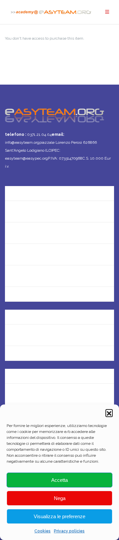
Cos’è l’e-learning (25, 276)
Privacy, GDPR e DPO (29, 335)
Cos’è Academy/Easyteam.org (41, 190)
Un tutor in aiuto (24, 297)
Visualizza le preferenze (59, 516)
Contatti (15, 211)
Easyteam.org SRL (26, 313)
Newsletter (18, 233)
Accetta (59, 480)
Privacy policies (69, 531)
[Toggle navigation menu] (107, 12)
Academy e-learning (29, 356)
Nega (59, 498)
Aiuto (11, 254)
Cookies (42, 531)
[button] (109, 412)
